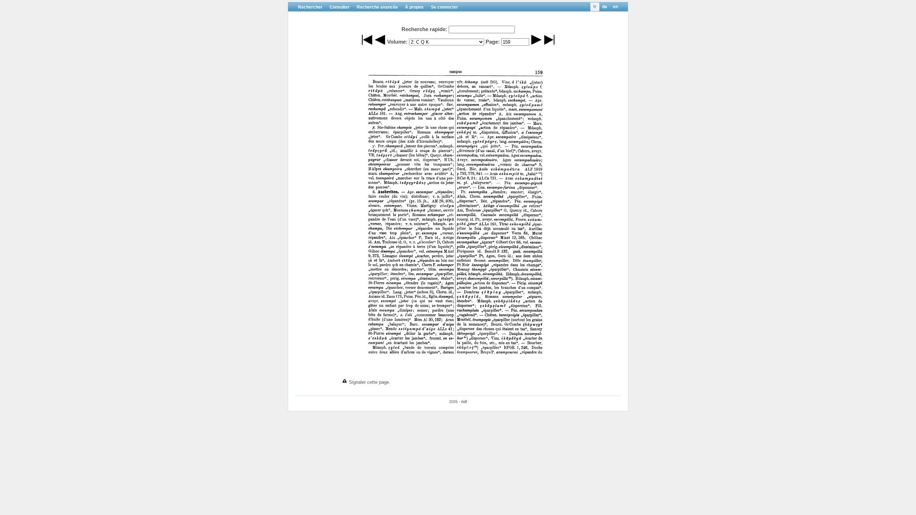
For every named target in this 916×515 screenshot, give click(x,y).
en (615, 6)
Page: (493, 42)
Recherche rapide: (424, 29)
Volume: (397, 42)
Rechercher (310, 7)
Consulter (340, 7)
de (604, 6)
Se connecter (444, 7)
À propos (414, 7)
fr (594, 6)
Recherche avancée (377, 7)
